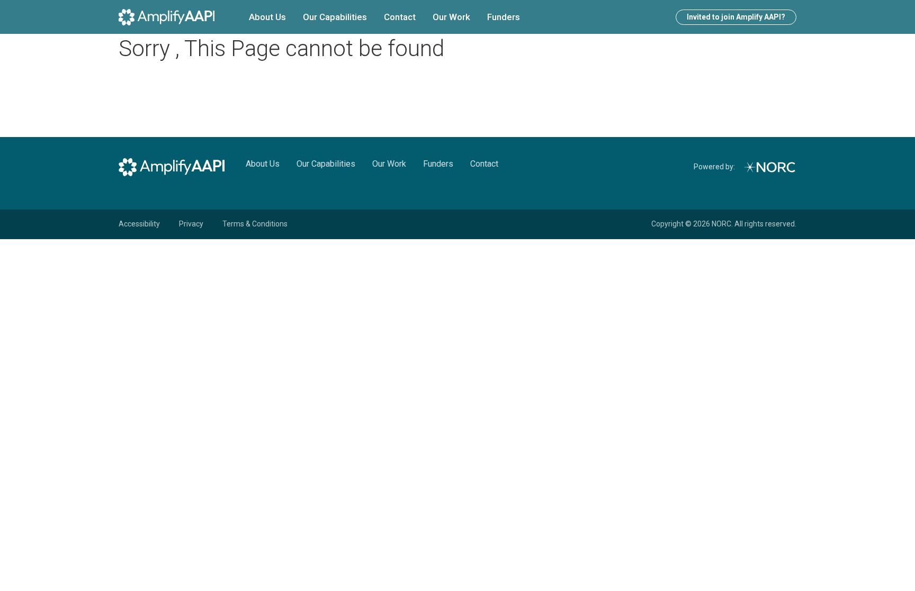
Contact (400, 17)
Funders (503, 17)
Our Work (451, 17)
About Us (267, 17)
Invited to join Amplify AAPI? (736, 17)
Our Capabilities (335, 17)
